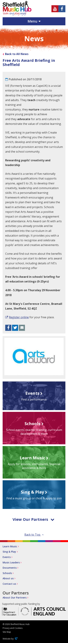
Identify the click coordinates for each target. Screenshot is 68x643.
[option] (34, 356)
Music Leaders (11, 562)
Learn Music (10, 546)
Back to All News (16, 54)
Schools (7, 573)
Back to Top (32, 535)
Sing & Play (9, 551)
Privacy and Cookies (12, 628)
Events (7, 557)
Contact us (9, 583)
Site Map (7, 631)
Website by (10, 638)
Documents (10, 567)
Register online (19, 317)
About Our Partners (15, 597)
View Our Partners (30, 519)
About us (8, 578)
